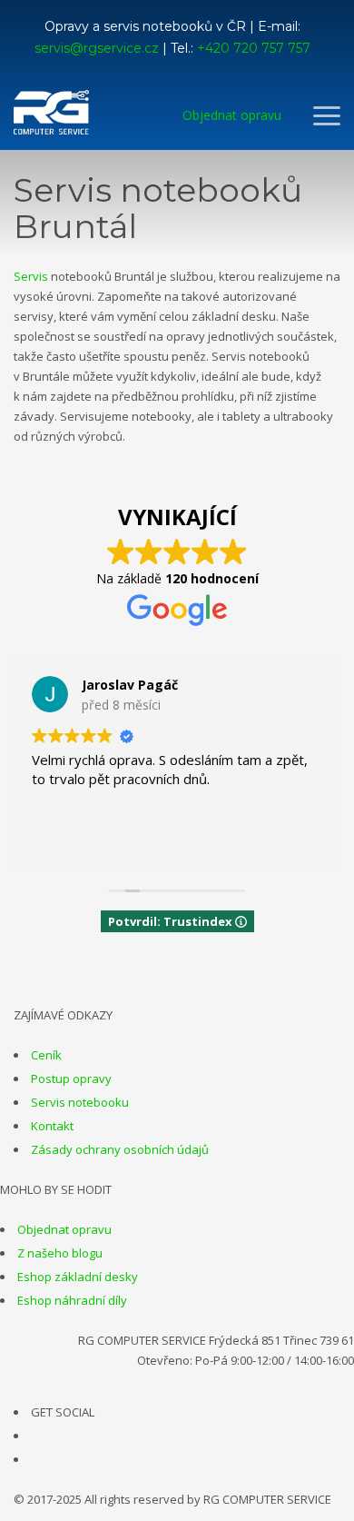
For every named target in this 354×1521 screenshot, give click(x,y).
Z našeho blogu (60, 1253)
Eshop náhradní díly (72, 1300)
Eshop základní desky (77, 1276)
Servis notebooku (80, 1102)
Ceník (46, 1055)
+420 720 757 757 (253, 48)
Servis (31, 276)
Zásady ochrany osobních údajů (120, 1149)
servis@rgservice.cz (96, 48)
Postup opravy (71, 1078)
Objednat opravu (64, 1229)
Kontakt (52, 1126)
